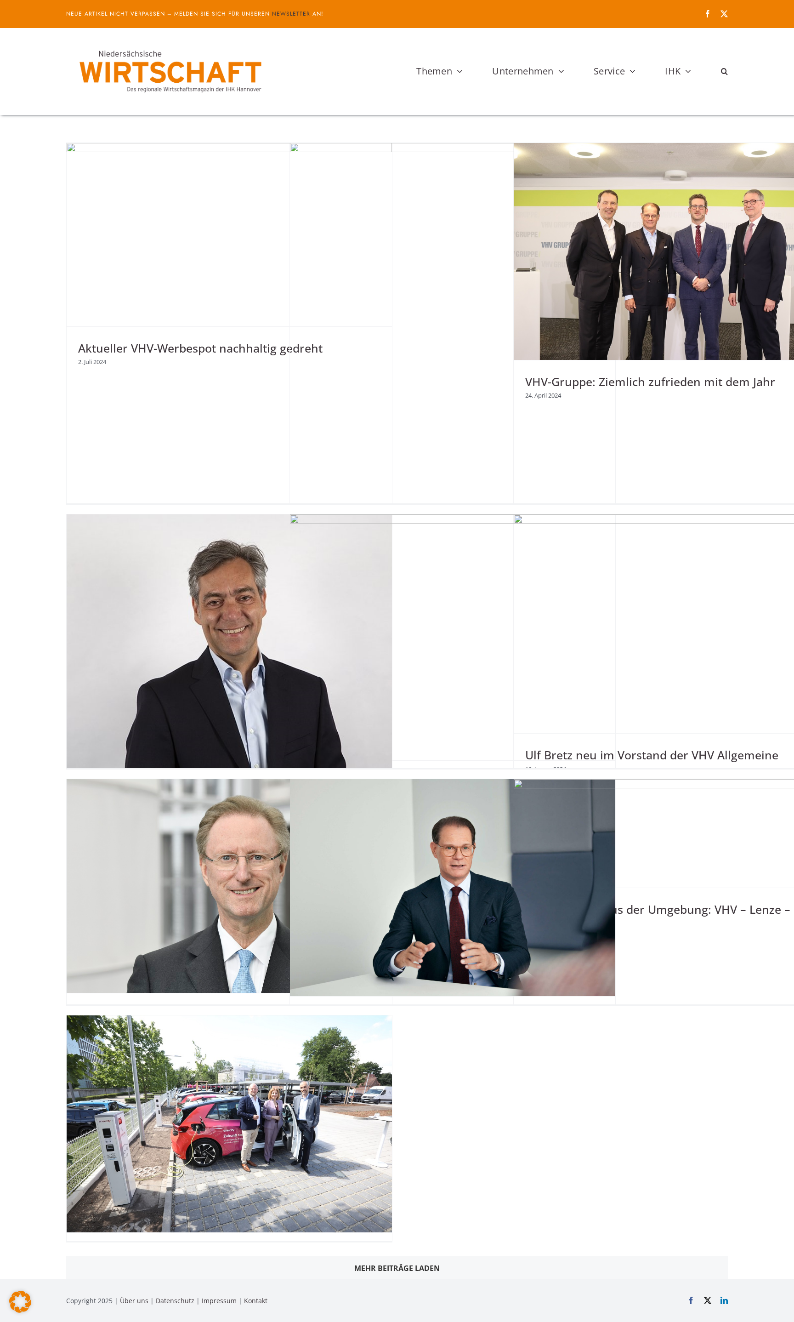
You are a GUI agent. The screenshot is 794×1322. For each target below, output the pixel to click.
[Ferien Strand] (169, 45)
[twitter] (724, 13)
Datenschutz (175, 1300)
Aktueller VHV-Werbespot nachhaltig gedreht (200, 348)
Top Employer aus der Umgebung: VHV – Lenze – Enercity (657, 916)
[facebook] (707, 13)
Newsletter (291, 14)
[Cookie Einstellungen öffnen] (20, 1310)
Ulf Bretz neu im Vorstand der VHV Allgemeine (651, 755)
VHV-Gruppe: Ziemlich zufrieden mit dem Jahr (650, 381)
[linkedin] (724, 1300)
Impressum (219, 1300)
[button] (724, 71)
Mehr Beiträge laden (397, 1268)
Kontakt (255, 1300)
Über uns (134, 1300)
